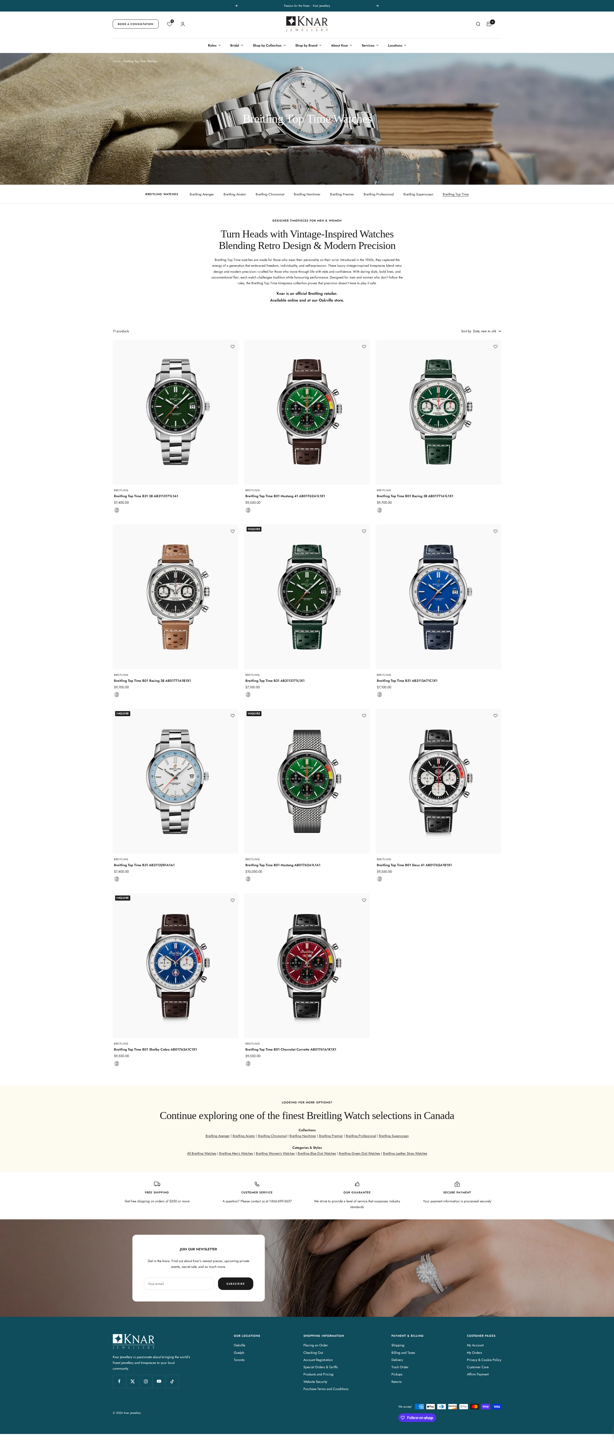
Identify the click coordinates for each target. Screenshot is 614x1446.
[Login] (182, 24)
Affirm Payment (478, 1374)
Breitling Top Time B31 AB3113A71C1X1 (407, 680)
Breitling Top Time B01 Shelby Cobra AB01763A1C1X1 (155, 1049)
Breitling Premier (342, 194)
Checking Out (313, 1352)
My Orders (474, 1352)
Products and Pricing (318, 1374)
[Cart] (489, 24)
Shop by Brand (306, 45)
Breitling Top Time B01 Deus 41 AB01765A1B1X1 (414, 865)
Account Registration (318, 1359)
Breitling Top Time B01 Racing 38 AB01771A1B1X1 (152, 680)
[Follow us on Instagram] (145, 1381)
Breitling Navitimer (307, 194)
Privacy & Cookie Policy (484, 1359)
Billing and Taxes (403, 1352)
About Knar (339, 45)
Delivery (397, 1359)
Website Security (315, 1381)
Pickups (396, 1374)
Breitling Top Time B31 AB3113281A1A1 (144, 865)
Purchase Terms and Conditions (325, 1388)
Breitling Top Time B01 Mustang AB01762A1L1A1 (282, 865)
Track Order (399, 1367)
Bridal (234, 45)
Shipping (397, 1345)
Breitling (121, 490)
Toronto (239, 1359)
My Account (475, 1345)
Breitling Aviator (235, 194)
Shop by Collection (267, 45)
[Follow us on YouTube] (158, 1381)
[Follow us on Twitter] (132, 1381)
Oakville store (331, 300)
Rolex (212, 45)
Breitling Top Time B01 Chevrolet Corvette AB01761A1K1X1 (290, 1049)
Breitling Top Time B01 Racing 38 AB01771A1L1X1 (415, 496)
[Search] (478, 24)
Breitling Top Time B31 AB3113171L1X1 (275, 680)
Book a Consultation (136, 24)
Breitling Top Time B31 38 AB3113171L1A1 (146, 496)
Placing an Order (315, 1345)
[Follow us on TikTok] (172, 1381)
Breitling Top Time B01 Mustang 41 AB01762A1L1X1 (285, 496)
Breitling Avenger (202, 194)
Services (368, 45)
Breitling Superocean (418, 194)
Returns (396, 1381)
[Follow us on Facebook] (119, 1381)
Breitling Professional (379, 194)
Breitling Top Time (456, 194)
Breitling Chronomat (270, 194)
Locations (395, 45)
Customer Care (478, 1367)
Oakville (239, 1345)
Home (116, 61)
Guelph (239, 1352)
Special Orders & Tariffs (320, 1367)
